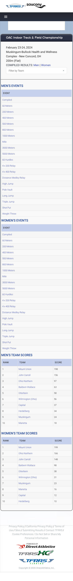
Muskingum (24, 417)
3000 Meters (8, 147)
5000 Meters (8, 153)
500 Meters (8, 123)
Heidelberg (24, 411)
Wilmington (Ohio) (28, 399)
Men (36, 65)
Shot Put (6, 207)
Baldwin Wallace (27, 387)
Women (46, 65)
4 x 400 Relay (8, 171)
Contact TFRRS (54, 530)
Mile (4, 141)
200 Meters (8, 111)
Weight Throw (9, 213)
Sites (18, 530)
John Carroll (24, 375)
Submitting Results (33, 530)
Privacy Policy (16, 526)
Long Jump (8, 195)
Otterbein (23, 393)
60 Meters (7, 105)
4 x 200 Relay (8, 165)
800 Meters (8, 129)
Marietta (23, 423)
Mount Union (25, 369)
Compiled (7, 100)
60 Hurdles (7, 159)
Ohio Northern (25, 381)
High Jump (7, 183)
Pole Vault (7, 189)
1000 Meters (8, 135)
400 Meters (8, 117)
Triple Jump (8, 201)
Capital (22, 405)
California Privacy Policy (39, 526)
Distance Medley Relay (13, 177)
